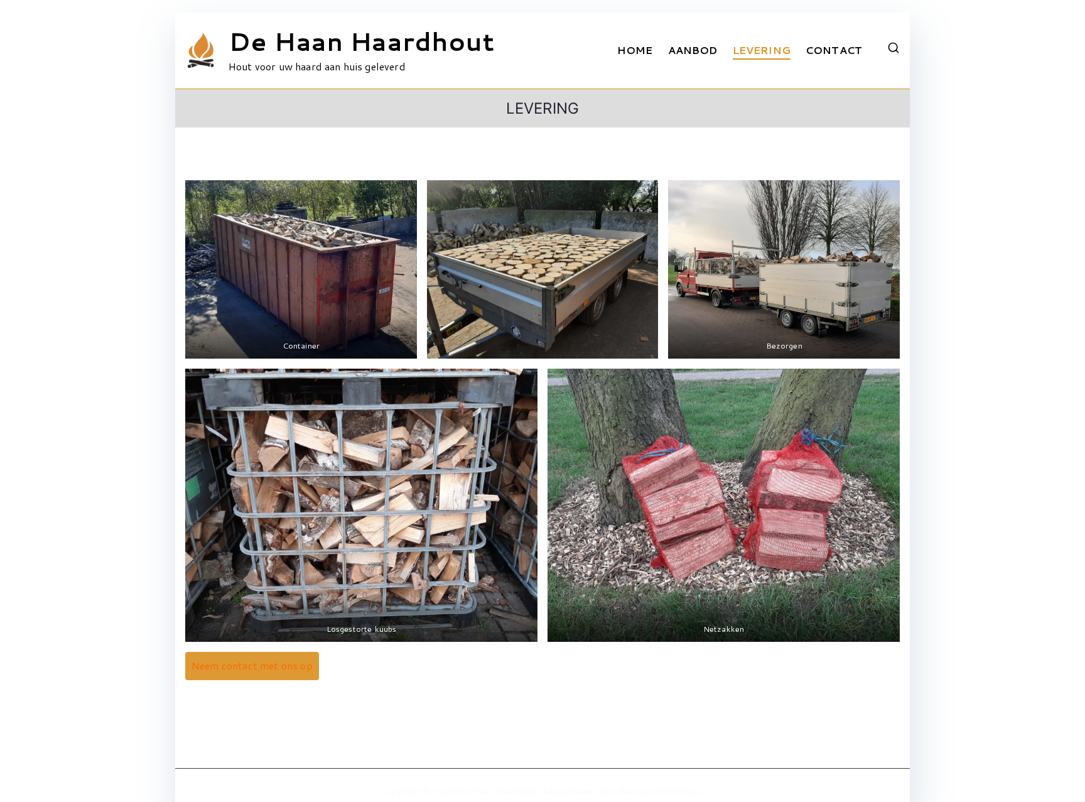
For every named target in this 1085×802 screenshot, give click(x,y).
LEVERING (762, 50)
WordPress (680, 791)
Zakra (630, 791)
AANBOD (693, 50)
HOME (635, 50)
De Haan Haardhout (361, 41)
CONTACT (834, 50)
